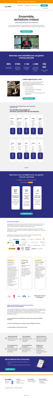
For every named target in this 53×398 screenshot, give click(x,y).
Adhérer (44, 5)
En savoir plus (12, 131)
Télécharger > (10, 369)
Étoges (36, 265)
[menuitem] (26, 395)
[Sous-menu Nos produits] (23, 5)
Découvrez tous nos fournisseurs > (39, 296)
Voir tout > (26, 167)
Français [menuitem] (27, 395)
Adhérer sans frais (26, 31)
